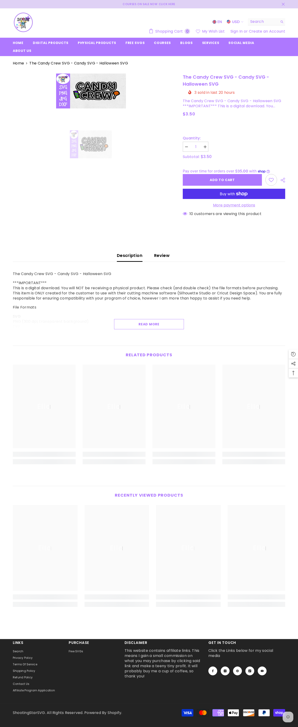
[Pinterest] (237, 670)
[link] (44, 454)
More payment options (234, 205)
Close (283, 4)
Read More (149, 324)
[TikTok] (249, 670)
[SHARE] (281, 180)
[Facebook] (212, 670)
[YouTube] (262, 670)
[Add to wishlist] (271, 180)
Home (18, 63)
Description (129, 255)
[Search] (266, 21)
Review (161, 255)
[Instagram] (225, 670)
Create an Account (267, 31)
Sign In (237, 31)
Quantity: (192, 138)
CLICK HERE (167, 4)
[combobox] (263, 21)
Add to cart (222, 180)
